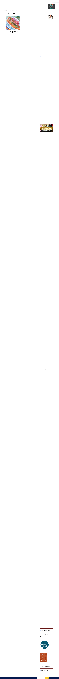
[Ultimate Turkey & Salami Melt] (43, 403)
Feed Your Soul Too (11, 6)
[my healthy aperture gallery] (47, 666)
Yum (40, 636)
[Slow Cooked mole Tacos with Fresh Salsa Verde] (50, 403)
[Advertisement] (46, 40)
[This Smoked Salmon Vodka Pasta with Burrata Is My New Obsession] (50, 468)
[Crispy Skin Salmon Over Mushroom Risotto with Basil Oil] (43, 468)
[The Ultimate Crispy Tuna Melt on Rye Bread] (50, 533)
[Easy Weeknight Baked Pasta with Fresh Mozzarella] (43, 533)
